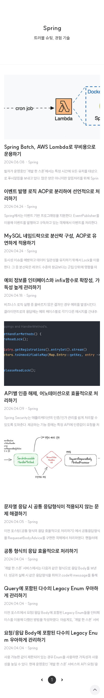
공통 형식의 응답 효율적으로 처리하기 (41, 551)
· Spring (31, 162)
